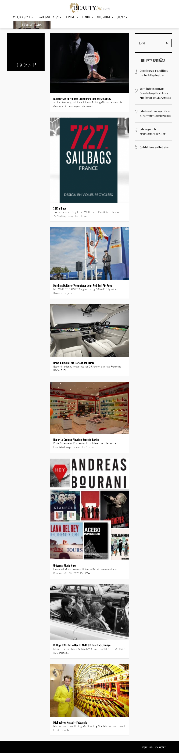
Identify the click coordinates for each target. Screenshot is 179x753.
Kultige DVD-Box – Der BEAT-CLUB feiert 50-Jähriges (82, 645)
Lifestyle (70, 17)
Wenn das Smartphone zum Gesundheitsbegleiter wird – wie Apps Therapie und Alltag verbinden (155, 93)
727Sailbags (59, 208)
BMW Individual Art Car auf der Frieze (73, 363)
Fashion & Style (21, 17)
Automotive (103, 17)
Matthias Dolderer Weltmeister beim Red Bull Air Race (82, 285)
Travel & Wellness (48, 17)
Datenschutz (160, 747)
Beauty (86, 17)
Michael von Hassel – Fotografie (70, 722)
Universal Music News (64, 565)
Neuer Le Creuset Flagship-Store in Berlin (76, 439)
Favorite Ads (32, 24)
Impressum (147, 747)
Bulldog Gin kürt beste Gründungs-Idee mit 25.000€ (82, 99)
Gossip (121, 17)
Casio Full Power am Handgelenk (154, 147)
